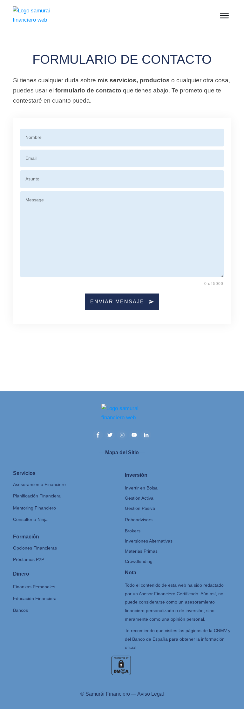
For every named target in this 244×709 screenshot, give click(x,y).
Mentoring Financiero (34, 507)
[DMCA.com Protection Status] (121, 665)
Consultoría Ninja (30, 519)
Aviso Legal (150, 694)
